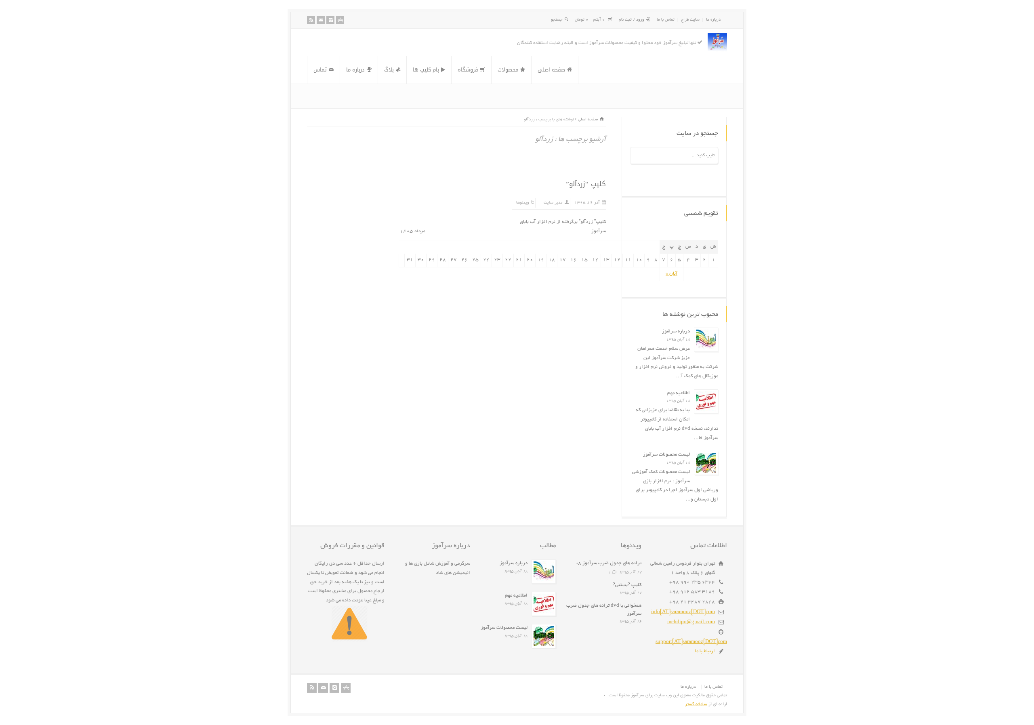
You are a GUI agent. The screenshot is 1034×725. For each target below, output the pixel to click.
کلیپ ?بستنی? (627, 585)
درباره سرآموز (676, 331)
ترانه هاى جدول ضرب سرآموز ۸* (608, 563)
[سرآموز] (717, 42)
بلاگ (389, 70)
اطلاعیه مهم (678, 393)
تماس (320, 70)
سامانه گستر (696, 704)
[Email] (321, 20)
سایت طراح (690, 20)
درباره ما (713, 20)
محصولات (508, 70)
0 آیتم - (590, 20)
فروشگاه (468, 70)
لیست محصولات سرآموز (666, 454)
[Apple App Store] (340, 20)
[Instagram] (330, 20)
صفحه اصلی (551, 70)
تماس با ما (666, 20)
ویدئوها (522, 203)
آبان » (671, 273)
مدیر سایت (553, 203)
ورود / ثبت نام (631, 20)
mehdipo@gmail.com (691, 622)
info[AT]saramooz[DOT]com (683, 612)
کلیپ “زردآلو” (586, 183)
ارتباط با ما (705, 651)
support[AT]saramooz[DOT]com (691, 642)
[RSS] (311, 20)
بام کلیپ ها (426, 70)
